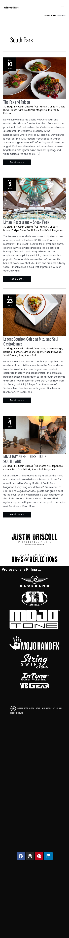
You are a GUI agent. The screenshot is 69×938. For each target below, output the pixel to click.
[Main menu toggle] (62, 7)
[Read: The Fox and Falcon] (34, 78)
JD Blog (7, 106)
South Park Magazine (43, 469)
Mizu (14, 469)
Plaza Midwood (53, 352)
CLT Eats (53, 106)
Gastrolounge (54, 348)
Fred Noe (40, 348)
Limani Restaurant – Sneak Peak (26, 222)
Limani (6, 230)
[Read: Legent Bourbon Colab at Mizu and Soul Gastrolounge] (34, 315)
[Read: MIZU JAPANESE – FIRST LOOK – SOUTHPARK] (34, 434)
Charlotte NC (42, 466)
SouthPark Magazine (35, 110)
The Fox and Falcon (16, 102)
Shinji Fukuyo (10, 355)
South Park (17, 110)
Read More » (17, 161)
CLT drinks (41, 106)
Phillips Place (19, 230)
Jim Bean (29, 352)
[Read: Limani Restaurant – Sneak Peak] (34, 198)
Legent (39, 352)
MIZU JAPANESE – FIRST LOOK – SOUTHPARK (26, 458)
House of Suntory (13, 352)
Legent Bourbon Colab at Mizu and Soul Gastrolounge (30, 341)
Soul (21, 355)
